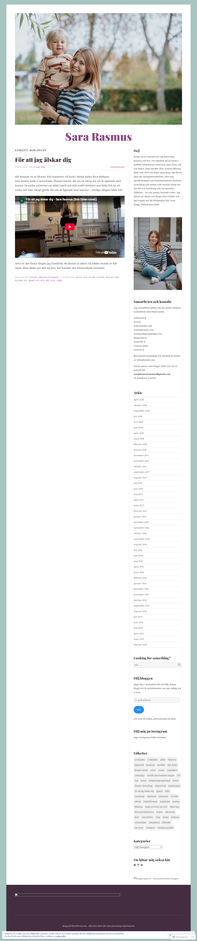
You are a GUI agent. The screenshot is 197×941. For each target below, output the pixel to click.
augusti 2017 (140, 477)
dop (136, 780)
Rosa (137, 817)
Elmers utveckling (144, 785)
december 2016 (141, 522)
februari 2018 (140, 444)
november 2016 (141, 527)
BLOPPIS (161, 765)
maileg (175, 801)
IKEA (167, 791)
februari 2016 (140, 577)
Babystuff (139, 765)
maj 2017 (138, 494)
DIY (178, 775)
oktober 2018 (140, 405)
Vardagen (150, 827)
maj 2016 (138, 561)
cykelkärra (172, 770)
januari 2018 (140, 449)
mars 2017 (139, 505)
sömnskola (154, 822)
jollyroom (163, 796)
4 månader (140, 759)
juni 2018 (138, 422)
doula (143, 780)
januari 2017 (140, 516)
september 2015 (142, 605)
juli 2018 (138, 416)
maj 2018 (138, 427)
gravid (159, 791)
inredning (140, 796)
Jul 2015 (174, 796)
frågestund (160, 785)
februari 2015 (140, 644)
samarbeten (147, 817)
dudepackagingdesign (159, 780)
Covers (33, 277)
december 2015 (141, 588)
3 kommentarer (117, 166)
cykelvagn (140, 775)
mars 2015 (139, 638)
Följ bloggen (143, 678)
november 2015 (141, 594)
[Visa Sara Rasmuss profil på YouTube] (141, 865)
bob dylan (89, 277)
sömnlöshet (140, 822)
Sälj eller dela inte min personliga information (111, 925)
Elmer (176, 780)
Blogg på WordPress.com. (74, 925)
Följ (139, 709)
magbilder (165, 801)
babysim (172, 759)
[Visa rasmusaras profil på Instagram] (138, 865)
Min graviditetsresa (144, 812)
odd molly (170, 812)
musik (159, 812)
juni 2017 (138, 488)
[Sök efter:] (158, 665)
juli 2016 (138, 550)
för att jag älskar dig (144, 791)
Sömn (165, 817)
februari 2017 (140, 511)
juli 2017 (138, 483)
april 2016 (139, 566)
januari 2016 (140, 583)
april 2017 (139, 499)
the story (139, 827)
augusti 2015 (140, 611)
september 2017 (142, 471)
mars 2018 (139, 438)
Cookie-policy (60, 936)
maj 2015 (138, 627)
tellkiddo (166, 822)
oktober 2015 (140, 600)
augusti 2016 (140, 544)
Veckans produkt (165, 827)
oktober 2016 (140, 533)
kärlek (138, 801)
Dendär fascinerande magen (160, 775)
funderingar (174, 785)
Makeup (138, 806)
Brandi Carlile (141, 770)
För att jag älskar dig (43, 159)
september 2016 (142, 538)
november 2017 (141, 460)
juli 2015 (138, 616)
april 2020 (139, 399)
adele (79, 277)
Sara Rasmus (98, 136)
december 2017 (141, 455)
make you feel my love (42, 280)
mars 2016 (139, 572)
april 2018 (139, 433)
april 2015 (139, 633)
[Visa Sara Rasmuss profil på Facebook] (135, 865)
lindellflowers (150, 801)
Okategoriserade (48, 277)
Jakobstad (151, 796)
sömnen (175, 817)
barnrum (150, 765)
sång (59, 280)
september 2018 (142, 410)
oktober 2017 (140, 466)
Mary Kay (174, 806)
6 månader (152, 759)
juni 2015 (138, 622)
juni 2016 (138, 555)
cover (153, 770)
